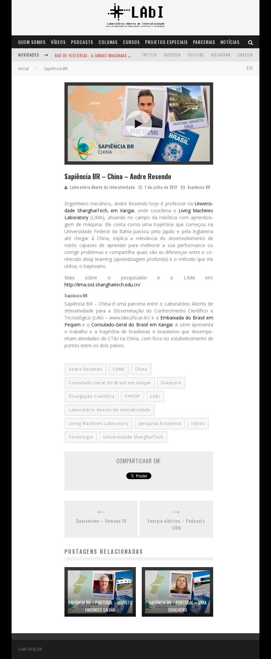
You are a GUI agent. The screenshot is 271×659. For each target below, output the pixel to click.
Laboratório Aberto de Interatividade (102, 187)
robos (198, 423)
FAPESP (132, 396)
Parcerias (204, 41)
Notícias (230, 41)
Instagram (221, 55)
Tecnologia (81, 437)
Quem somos (32, 41)
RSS (250, 68)
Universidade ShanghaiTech (133, 437)
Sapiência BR (199, 187)
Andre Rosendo (85, 369)
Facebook (172, 55)
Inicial (23, 68)
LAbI (155, 396)
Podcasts (82, 41)
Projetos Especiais (166, 41)
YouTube (196, 55)
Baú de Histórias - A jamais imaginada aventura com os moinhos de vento (126, 55)
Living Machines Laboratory (99, 423)
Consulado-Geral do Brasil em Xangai (131, 324)
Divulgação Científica (92, 396)
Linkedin (245, 55)
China (141, 369)
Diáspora (171, 383)
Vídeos (58, 41)
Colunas (108, 41)
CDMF (119, 369)
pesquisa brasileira (160, 423)
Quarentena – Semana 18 (101, 520)
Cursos (131, 41)
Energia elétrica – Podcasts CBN (176, 524)
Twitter (149, 55)
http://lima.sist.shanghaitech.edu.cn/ (102, 284)
